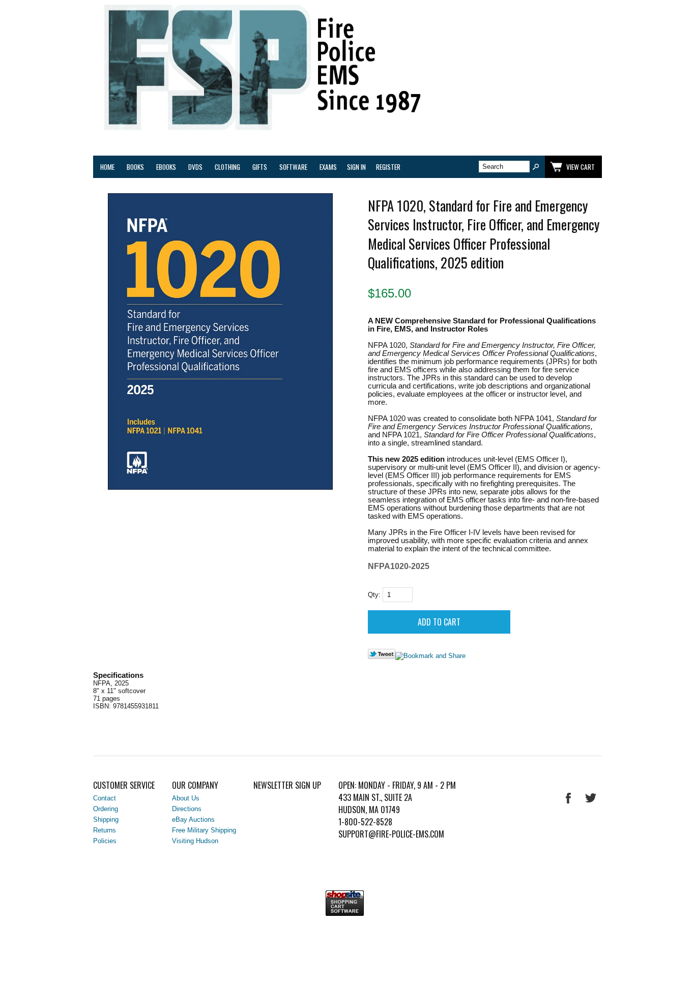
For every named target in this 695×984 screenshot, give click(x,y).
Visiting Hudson (195, 841)
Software (293, 167)
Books (135, 167)
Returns (104, 830)
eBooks (166, 167)
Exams (328, 167)
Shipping (106, 819)
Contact (104, 798)
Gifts (259, 167)
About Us (185, 798)
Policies (105, 841)
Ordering (105, 809)
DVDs (195, 167)
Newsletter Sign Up (287, 785)
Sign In (356, 167)
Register (388, 167)
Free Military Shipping (204, 830)
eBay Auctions (193, 819)
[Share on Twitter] (381, 657)
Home (107, 167)
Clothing (227, 167)
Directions (186, 809)
